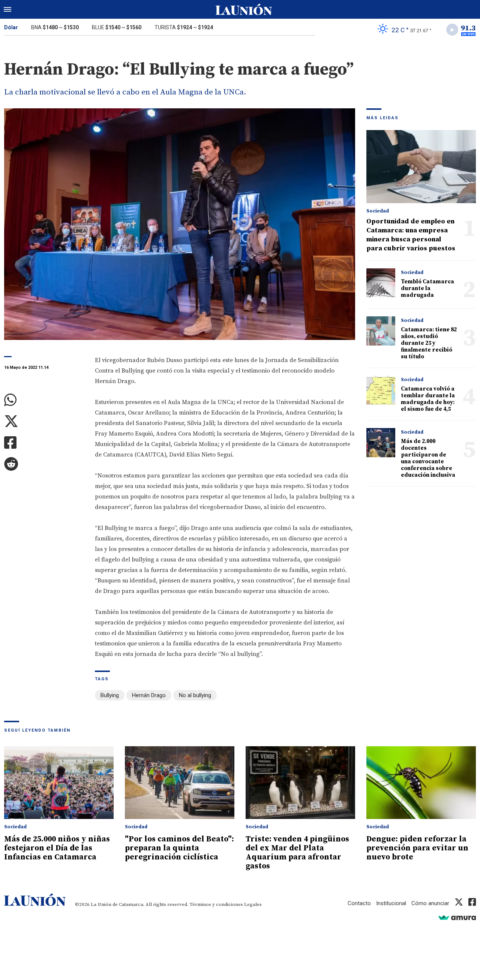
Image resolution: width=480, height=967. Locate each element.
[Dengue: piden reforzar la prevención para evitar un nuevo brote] (421, 782)
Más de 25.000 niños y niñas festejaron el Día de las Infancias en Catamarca (57, 848)
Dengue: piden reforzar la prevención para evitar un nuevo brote (417, 848)
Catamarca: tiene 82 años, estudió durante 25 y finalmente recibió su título (429, 343)
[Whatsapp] (44, 400)
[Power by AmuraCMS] (457, 917)
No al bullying (195, 695)
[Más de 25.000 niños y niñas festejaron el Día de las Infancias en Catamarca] (59, 782)
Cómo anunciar (430, 903)
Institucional (391, 903)
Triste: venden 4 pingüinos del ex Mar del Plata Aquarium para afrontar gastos (297, 852)
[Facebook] (44, 443)
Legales (253, 904)
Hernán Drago (149, 695)
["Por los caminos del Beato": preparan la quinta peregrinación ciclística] (179, 782)
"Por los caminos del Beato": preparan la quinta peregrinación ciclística (179, 848)
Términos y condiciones (216, 904)
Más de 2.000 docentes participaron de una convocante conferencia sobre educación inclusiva (428, 458)
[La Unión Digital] (244, 9)
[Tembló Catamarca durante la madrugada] (380, 282)
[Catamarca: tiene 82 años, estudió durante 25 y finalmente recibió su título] (380, 330)
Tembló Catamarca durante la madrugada (427, 288)
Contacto (359, 903)
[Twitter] (44, 421)
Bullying (109, 695)
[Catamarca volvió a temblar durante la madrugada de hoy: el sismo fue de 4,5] (380, 390)
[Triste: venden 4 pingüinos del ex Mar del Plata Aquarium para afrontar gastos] (300, 782)
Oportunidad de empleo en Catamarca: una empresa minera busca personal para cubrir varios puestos (410, 235)
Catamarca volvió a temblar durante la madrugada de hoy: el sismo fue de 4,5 (428, 399)
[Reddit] (44, 464)
